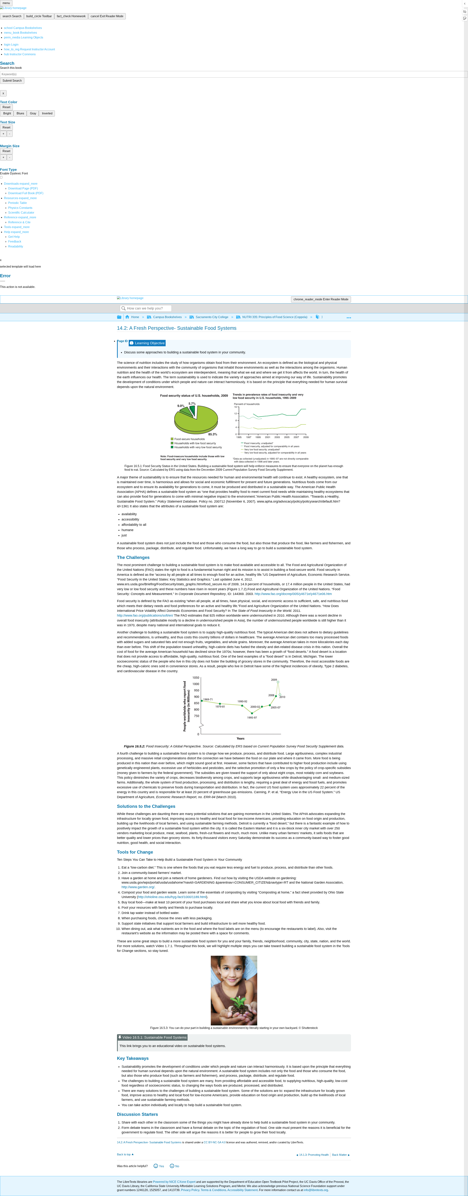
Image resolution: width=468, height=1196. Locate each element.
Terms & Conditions (213, 1190)
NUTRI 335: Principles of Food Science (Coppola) (275, 317)
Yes (161, 1166)
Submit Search (12, 80)
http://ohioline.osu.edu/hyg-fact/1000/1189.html (172, 897)
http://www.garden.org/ (138, 887)
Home (135, 317)
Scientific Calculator (21, 212)
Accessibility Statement (242, 1190)
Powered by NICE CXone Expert (174, 1181)
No (177, 1166)
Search (123, 308)
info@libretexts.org (315, 1190)
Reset (6, 107)
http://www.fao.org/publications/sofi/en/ (145, 615)
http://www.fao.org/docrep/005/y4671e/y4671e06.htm (293, 594)
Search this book (11, 67)
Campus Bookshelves (167, 317)
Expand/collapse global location (349, 316)
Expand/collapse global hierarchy (121, 317)
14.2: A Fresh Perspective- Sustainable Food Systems (149, 1142)
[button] (14, 241)
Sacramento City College (212, 317)
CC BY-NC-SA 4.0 (215, 1142)
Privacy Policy (190, 1190)
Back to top (124, 1154)
